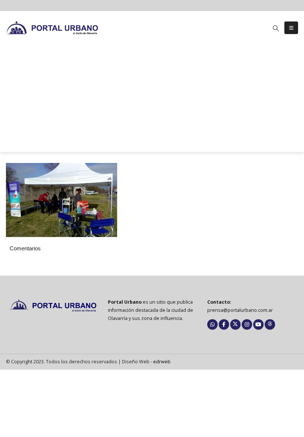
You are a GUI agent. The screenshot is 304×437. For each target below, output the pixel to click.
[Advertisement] (152, 100)
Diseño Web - (146, 361)
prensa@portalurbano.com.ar (240, 310)
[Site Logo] (52, 27)
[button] (276, 28)
